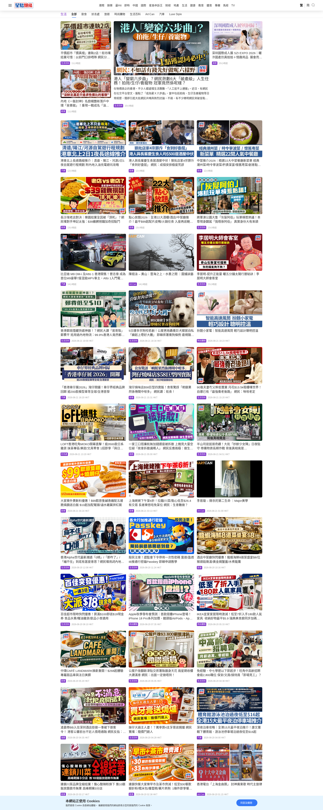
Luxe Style (175, 14)
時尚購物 (119, 14)
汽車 (162, 14)
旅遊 (107, 14)
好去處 (96, 14)
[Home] (24, 5)
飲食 (84, 14)
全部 (74, 14)
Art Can (149, 14)
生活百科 (135, 14)
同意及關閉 (246, 802)
